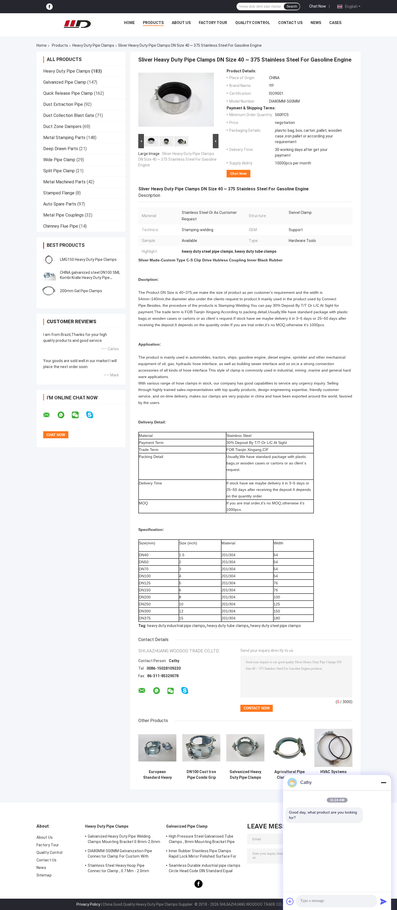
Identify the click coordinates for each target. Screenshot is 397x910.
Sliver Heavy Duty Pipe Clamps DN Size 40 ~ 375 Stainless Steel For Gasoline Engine (177, 159)
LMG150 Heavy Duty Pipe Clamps (88, 259)
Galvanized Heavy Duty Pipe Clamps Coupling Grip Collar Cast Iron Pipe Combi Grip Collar (245, 775)
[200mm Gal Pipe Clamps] (48, 290)
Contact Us (290, 23)
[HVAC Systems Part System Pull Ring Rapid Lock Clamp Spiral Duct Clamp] (333, 748)
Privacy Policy (88, 904)
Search (292, 6)
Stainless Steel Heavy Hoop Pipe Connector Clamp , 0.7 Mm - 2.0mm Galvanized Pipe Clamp (118, 869)
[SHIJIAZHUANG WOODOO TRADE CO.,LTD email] (50, 415)
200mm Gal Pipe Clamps (81, 291)
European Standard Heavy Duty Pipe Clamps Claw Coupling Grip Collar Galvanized (157, 775)
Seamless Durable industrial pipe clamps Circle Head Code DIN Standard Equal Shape (204, 869)
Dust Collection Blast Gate (68, 115)
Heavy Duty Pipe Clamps (93, 45)
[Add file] (290, 901)
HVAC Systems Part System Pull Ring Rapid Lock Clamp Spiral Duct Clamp (333, 775)
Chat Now (317, 6)
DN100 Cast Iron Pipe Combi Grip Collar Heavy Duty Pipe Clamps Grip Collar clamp (201, 775)
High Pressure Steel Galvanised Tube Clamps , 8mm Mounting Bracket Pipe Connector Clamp (202, 839)
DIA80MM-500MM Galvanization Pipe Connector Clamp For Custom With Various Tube (120, 854)
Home (129, 23)
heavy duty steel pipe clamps (275, 625)
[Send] (383, 901)
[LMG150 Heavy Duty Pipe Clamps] (48, 259)
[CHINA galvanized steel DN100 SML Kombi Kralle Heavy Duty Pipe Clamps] (48, 275)
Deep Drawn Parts (60, 148)
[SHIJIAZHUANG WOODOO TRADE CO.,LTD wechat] (78, 415)
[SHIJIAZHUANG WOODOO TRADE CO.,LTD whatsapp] (64, 415)
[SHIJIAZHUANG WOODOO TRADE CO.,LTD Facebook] (49, 6)
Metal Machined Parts (64, 181)
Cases (335, 23)
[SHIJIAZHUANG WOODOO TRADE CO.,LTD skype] (93, 415)
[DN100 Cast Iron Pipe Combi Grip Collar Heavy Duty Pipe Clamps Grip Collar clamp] (201, 748)
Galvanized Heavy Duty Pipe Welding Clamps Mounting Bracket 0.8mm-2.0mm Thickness (124, 839)
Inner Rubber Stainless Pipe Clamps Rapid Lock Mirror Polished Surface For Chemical (202, 854)
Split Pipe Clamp (59, 170)
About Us (181, 23)
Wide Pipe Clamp (59, 159)
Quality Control (252, 23)
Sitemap (44, 875)
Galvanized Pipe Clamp (64, 82)
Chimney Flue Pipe (60, 226)
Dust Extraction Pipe (63, 104)
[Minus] (383, 782)
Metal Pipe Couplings (63, 215)
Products (153, 23)
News (316, 23)
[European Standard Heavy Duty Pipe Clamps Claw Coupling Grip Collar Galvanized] (157, 748)
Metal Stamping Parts (64, 137)
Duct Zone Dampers (62, 126)
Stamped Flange (59, 193)
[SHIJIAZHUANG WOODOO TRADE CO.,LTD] (77, 24)
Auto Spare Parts (59, 204)
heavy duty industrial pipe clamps (176, 625)
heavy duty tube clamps (227, 625)
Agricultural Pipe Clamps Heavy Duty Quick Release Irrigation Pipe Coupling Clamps (289, 775)
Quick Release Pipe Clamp (68, 93)
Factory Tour (213, 23)
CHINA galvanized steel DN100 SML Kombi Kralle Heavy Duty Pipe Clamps (90, 277)
